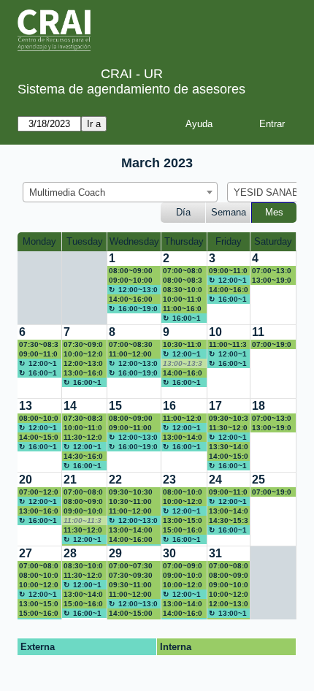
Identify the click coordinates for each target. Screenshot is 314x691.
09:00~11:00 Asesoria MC (131, 428)
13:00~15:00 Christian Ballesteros (183, 520)
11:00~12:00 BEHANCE (182, 418)
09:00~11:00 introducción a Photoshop (228, 492)
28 (70, 553)
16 (169, 406)
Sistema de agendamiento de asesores (131, 89)
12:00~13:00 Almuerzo (133, 290)
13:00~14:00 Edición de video (228, 511)
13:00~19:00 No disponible (271, 280)
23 (169, 479)
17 (215, 406)
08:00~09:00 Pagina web (228, 575)
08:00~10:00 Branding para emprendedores (182, 492)
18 (258, 406)
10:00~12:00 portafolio (183, 585)
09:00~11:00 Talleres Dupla (38, 354)
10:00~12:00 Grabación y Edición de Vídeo (38, 585)
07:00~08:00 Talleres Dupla (182, 271)
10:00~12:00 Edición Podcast (228, 594)
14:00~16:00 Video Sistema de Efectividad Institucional (133, 539)
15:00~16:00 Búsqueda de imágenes (182, 530)
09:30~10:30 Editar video (131, 492)
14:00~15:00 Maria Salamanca (39, 437)
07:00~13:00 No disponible (271, 271)
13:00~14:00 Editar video (131, 530)
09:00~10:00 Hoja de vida (228, 585)
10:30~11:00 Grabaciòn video (130, 501)
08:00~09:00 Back (131, 418)
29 (115, 553)
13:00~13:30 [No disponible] (182, 363)
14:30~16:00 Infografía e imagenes (84, 456)
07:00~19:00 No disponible (271, 344)
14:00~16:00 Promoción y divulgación (131, 299)
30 (169, 553)
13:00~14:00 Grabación (83, 594)
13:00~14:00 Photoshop (182, 437)
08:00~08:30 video (182, 280)
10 (215, 332)
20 (25, 479)
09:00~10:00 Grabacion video (83, 511)
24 (215, 479)
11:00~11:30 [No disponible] (83, 520)
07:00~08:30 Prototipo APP (133, 344)
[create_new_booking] (273, 287)
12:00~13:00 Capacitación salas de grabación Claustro (228, 604)
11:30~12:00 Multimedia (83, 530)
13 (25, 406)
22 (115, 479)
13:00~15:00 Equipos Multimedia (38, 604)
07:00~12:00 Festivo (38, 492)
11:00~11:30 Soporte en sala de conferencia (228, 344)
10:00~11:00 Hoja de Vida (182, 299)
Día (183, 212)
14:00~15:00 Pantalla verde (228, 456)
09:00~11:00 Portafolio (228, 271)
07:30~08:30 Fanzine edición (83, 418)
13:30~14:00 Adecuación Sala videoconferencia (228, 447)
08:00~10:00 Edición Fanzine (38, 418)
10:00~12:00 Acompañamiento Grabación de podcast (182, 501)
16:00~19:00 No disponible (133, 309)
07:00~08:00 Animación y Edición (228, 566)
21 (70, 479)
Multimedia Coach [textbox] (67, 192)
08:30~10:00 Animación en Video (83, 566)
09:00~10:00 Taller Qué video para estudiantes (132, 280)
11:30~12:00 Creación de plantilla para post (83, 575)
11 (258, 332)
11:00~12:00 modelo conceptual (130, 354)
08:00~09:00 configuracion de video (83, 501)
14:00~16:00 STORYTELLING (182, 613)
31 (215, 553)
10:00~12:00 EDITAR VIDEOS (83, 354)
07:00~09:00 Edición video (182, 566)
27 (25, 553)
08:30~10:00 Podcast (182, 290)
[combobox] (120, 192)
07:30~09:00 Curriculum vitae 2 (83, 344)
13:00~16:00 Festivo (38, 511)
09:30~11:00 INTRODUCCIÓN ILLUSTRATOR (134, 585)
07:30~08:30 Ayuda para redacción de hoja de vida (39, 344)
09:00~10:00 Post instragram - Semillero (182, 575)
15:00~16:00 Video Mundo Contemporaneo (83, 604)
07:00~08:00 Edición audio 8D (38, 566)
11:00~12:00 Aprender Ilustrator (130, 594)
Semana (228, 212)
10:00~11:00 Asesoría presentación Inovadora (83, 428)
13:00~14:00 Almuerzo (228, 613)
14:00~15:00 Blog (131, 613)
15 (115, 406)
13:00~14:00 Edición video (182, 604)
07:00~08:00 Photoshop (83, 492)
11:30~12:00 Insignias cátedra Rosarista (83, 437)
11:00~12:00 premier (130, 511)
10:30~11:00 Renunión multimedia (183, 344)
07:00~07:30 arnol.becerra (133, 566)
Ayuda (198, 123)
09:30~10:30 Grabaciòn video (228, 418)
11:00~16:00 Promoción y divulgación (183, 309)
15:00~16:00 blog (38, 613)
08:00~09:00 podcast (131, 271)
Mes (274, 212)
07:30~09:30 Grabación (131, 575)
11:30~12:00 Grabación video (228, 428)
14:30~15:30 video (228, 520)
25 (258, 479)
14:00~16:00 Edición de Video (182, 373)
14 (70, 406)
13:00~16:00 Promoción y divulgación (84, 373)
